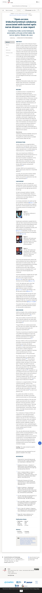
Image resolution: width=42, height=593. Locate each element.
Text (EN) (30, 10)
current (18, 10)
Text (7, 47)
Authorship (12, 38)
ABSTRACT (8, 42)
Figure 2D (30, 301)
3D (35, 301)
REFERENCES (8, 50)
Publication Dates (9, 52)
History (7, 55)
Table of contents (9, 10)
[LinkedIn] (10, 575)
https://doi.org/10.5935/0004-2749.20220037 (18, 15)
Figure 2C (19, 289)
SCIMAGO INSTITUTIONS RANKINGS (24, 38)
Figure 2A (19, 230)
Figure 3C (30, 291)
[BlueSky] (8, 575)
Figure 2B (19, 279)
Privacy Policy (36, 588)
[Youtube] (13, 575)
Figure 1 (32, 202)
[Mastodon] (9, 575)
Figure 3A (23, 233)
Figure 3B (32, 281)
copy (30, 15)
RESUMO (7, 44)
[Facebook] (12, 575)
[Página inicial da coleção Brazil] (4, 571)
